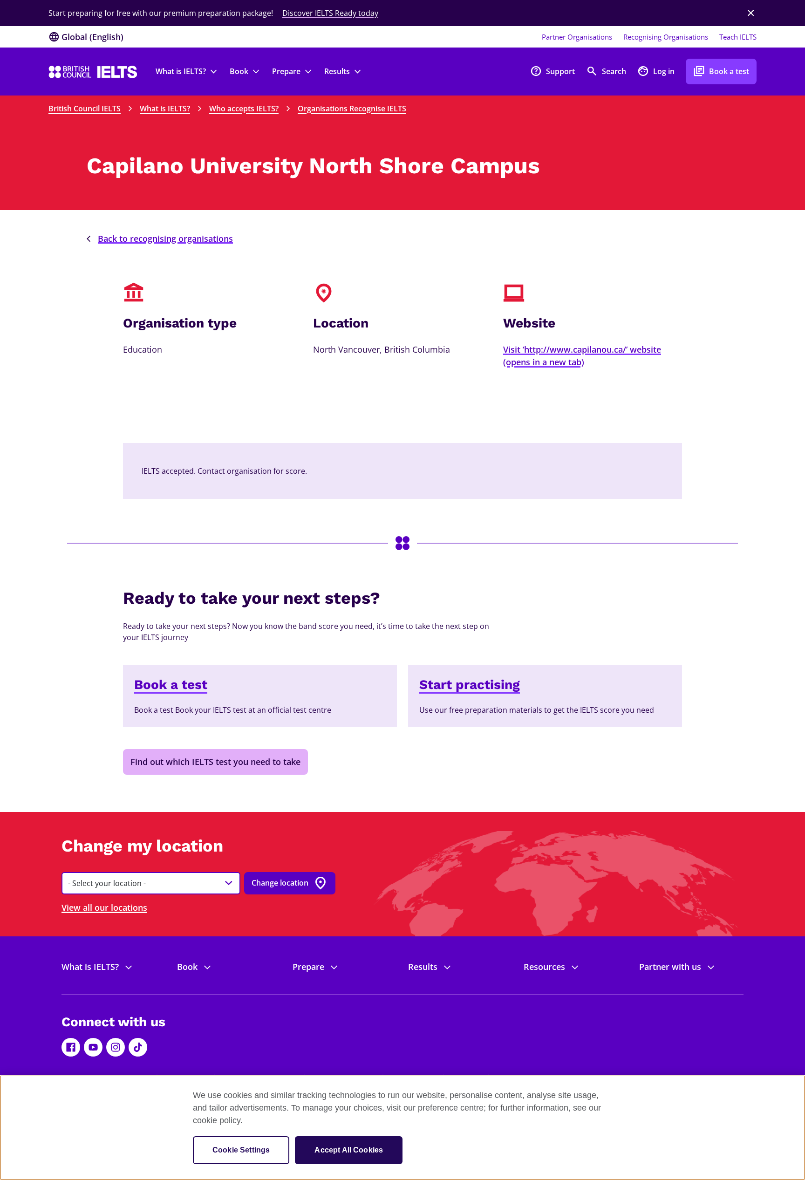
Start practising (469, 684)
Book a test (721, 71)
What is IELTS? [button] (181, 71)
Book (187, 966)
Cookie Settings (241, 1150)
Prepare (308, 966)
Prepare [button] (286, 71)
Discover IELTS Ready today (330, 13)
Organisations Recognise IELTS (352, 108)
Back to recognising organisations (165, 238)
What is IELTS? (165, 108)
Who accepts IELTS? (244, 108)
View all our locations (104, 907)
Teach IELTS (738, 36)
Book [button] (239, 71)
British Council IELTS (84, 108)
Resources (544, 966)
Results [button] (337, 71)
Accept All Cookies (348, 1150)
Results (422, 966)
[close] (751, 13)
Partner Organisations (577, 36)
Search (606, 71)
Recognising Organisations (665, 36)
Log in (656, 71)
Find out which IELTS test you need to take (215, 761)
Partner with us (670, 966)
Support (552, 71)
